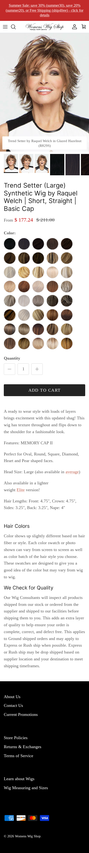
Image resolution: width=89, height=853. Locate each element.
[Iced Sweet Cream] (52, 272)
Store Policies (16, 737)
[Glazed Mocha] (52, 258)
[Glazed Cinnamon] (52, 315)
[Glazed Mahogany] (10, 258)
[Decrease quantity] (9, 369)
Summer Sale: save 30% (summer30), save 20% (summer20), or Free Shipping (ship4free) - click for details (44, 10)
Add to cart (44, 390)
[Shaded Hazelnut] (38, 329)
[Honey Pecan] (67, 258)
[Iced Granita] (67, 286)
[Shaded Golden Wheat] (38, 343)
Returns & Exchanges (22, 746)
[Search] (15, 27)
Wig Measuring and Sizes (26, 787)
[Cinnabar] (52, 286)
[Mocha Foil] (24, 258)
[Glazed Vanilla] (67, 272)
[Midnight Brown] (24, 244)
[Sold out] (10, 272)
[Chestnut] (38, 258)
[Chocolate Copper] (67, 244)
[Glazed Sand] (38, 315)
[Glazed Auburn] (67, 315)
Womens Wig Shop (28, 836)
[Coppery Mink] (52, 244)
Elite (21, 489)
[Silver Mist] (10, 301)
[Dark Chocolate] (38, 244)
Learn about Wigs (19, 778)
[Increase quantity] (37, 369)
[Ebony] (10, 244)
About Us (12, 696)
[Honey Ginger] (24, 272)
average (72, 471)
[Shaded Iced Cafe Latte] (52, 329)
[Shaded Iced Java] (10, 329)
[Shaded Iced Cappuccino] (67, 329)
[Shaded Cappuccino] (10, 343)
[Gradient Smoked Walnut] (52, 301)
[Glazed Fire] (24, 286)
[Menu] (5, 27)
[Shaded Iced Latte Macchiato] (52, 343)
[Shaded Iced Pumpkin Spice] (67, 343)
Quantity (12, 358)
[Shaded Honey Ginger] (24, 343)
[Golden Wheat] (38, 272)
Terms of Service (18, 755)
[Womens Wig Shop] (45, 26)
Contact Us (13, 705)
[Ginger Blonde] (10, 286)
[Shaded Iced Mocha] (24, 329)
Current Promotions (21, 714)
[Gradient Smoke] (38, 301)
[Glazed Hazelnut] (10, 315)
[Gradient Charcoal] (67, 301)
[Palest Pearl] (24, 301)
